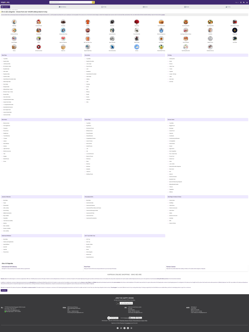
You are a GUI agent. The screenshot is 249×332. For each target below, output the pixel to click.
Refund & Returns (137, 320)
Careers (143, 320)
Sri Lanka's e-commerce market (29, 287)
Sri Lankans (127, 323)
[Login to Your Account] (247, 2)
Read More (4, 290)
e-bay (86, 282)
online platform (32, 282)
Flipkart (89, 282)
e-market (163, 14)
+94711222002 (17, 311)
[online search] (93, 2)
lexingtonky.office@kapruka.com (77, 312)
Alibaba (94, 282)
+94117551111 (13, 308)
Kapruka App (126, 317)
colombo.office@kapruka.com (13, 310)
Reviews (131, 320)
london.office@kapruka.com (136, 312)
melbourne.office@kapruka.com (200, 312)
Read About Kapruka (124, 320)
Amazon (83, 282)
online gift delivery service (162, 278)
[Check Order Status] (244, 2)
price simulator (117, 282)
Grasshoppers (114, 287)
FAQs (146, 320)
